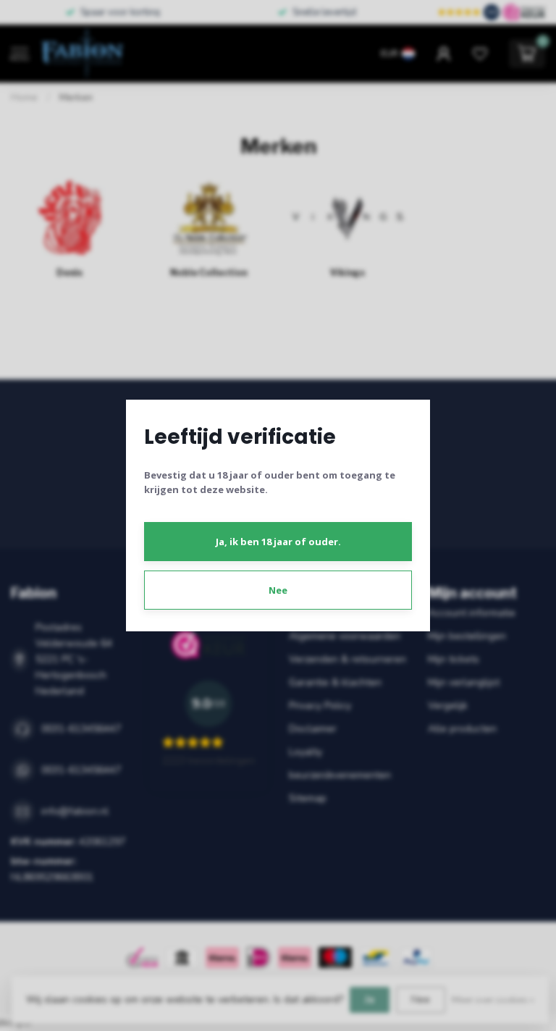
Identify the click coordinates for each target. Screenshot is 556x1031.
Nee (278, 590)
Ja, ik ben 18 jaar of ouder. (278, 541)
